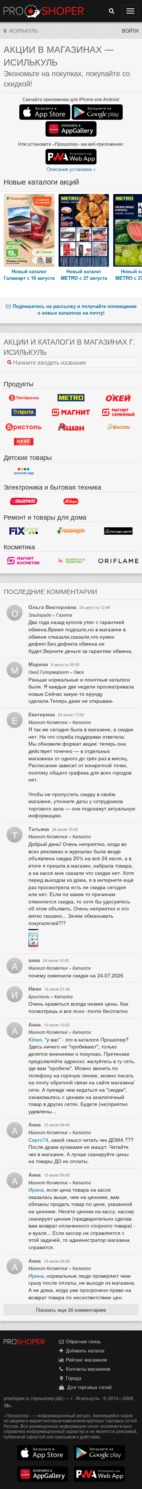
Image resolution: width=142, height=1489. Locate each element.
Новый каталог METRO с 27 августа (84, 274)
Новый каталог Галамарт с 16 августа (29, 274)
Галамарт (71, 531)
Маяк (23, 441)
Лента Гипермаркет (23, 412)
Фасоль (118, 427)
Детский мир (23, 471)
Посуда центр (118, 531)
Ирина (36, 1189)
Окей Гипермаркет (118, 397)
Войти (130, 30)
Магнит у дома (71, 412)
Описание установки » (71, 169)
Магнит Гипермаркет (118, 412)
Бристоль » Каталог (50, 996)
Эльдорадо (23, 501)
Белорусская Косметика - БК (71, 560)
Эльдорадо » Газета (50, 615)
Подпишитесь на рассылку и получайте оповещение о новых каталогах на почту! (74, 309)
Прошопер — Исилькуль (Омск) (44, 11)
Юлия (35, 1039)
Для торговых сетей (87, 1387)
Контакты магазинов (87, 1368)
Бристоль (23, 427)
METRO (71, 397)
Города (72, 1377)
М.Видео (71, 501)
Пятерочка (23, 397)
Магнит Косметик (23, 560)
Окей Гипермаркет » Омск (56, 672)
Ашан (71, 427)
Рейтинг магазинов (85, 1359)
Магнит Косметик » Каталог (59, 722)
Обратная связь (82, 1341)
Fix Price (23, 531)
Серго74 (38, 1139)
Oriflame (118, 560)
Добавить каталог (84, 1350)
